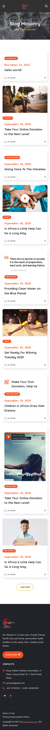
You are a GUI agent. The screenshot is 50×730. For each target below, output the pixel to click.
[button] (46, 6)
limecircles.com (30, 722)
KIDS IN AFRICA (11, 277)
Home (16, 30)
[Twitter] (5, 695)
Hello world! (12, 70)
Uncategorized (11, 58)
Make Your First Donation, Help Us (24, 384)
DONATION (8, 118)
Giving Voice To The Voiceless (25, 169)
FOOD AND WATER (12, 157)
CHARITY (7, 217)
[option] (25, 322)
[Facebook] (10, 695)
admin (12, 78)
